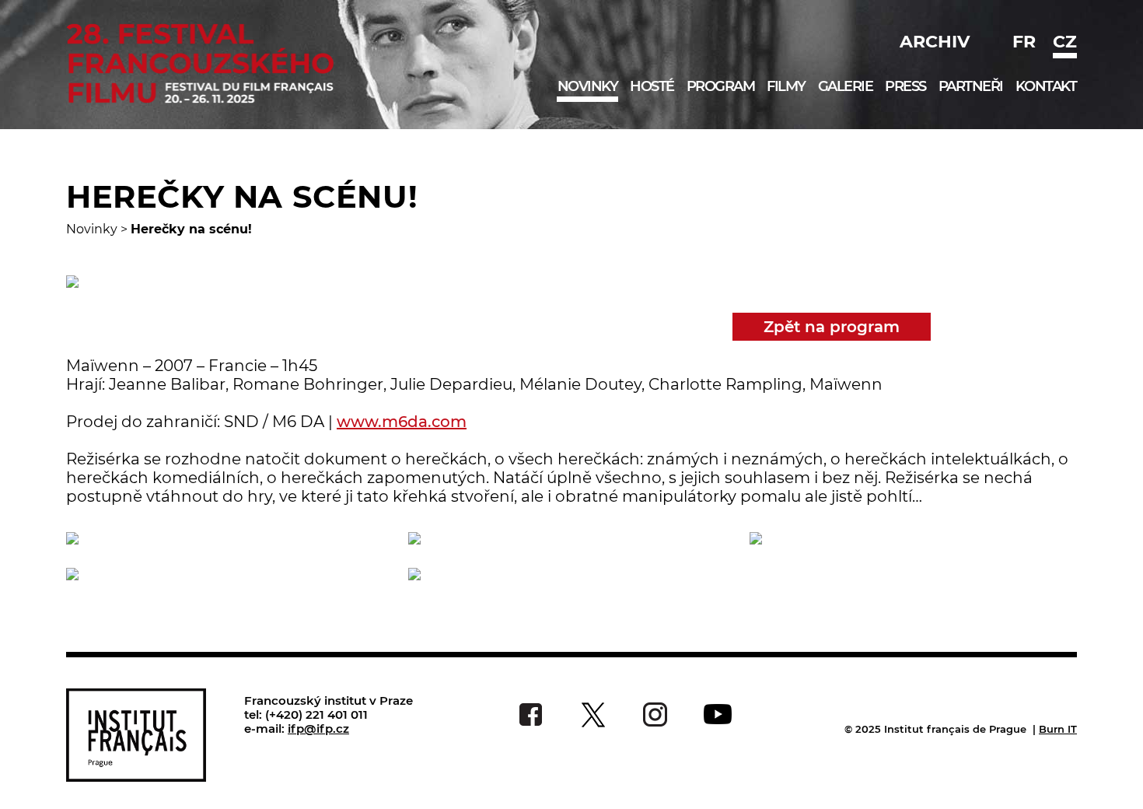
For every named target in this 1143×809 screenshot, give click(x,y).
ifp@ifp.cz (318, 728)
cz (1065, 41)
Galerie (845, 86)
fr (1024, 41)
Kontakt (1046, 86)
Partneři (971, 86)
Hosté (652, 86)
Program (721, 86)
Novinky (588, 86)
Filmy (786, 86)
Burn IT (1058, 729)
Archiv (935, 41)
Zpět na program (832, 326)
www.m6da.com (402, 421)
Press (905, 86)
